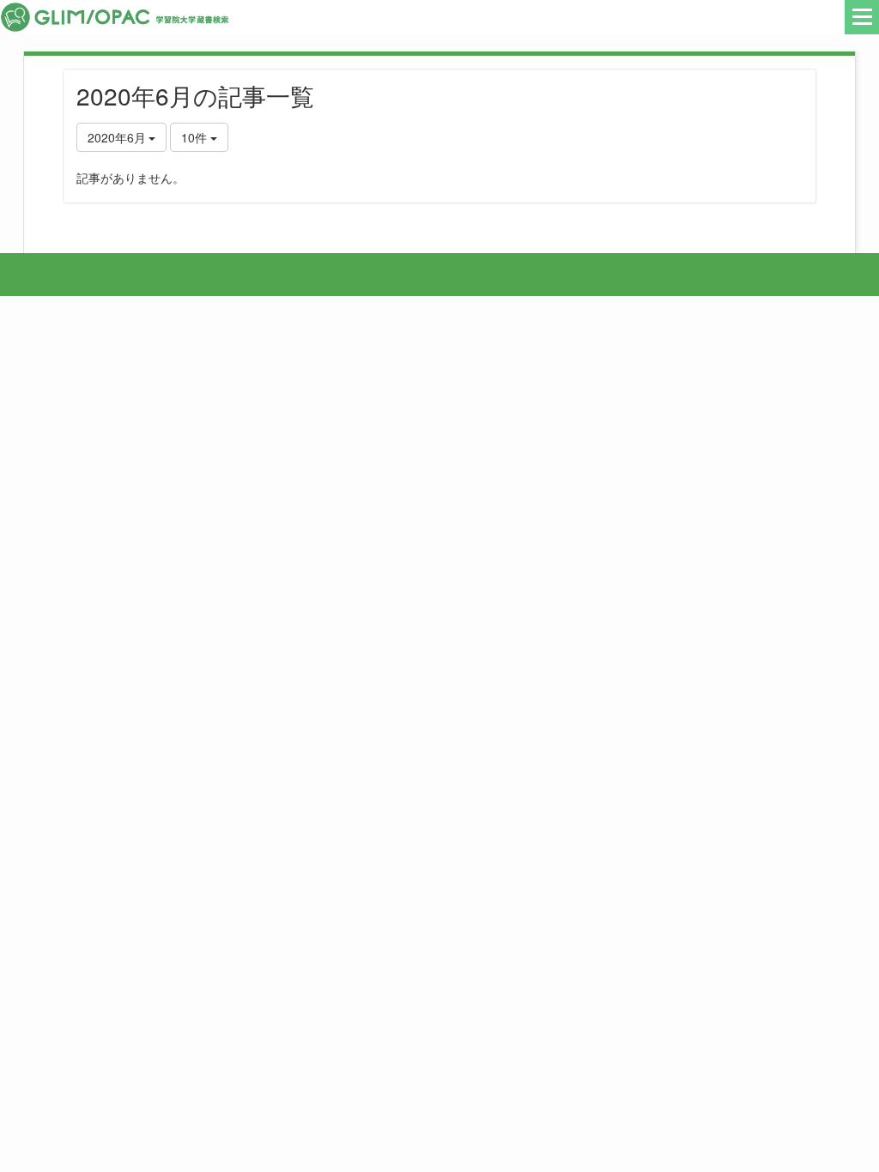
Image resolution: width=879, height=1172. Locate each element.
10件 (195, 137)
